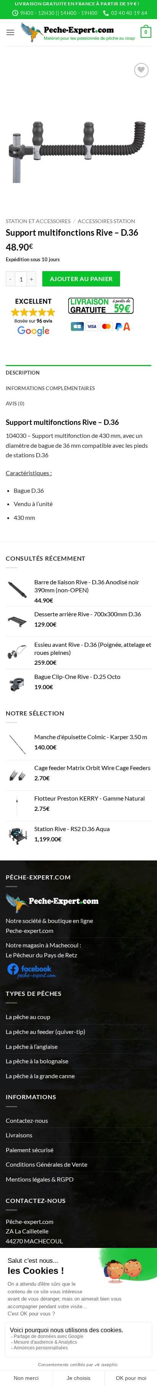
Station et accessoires (38, 221)
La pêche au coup (28, 1016)
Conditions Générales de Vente (46, 1164)
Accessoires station (106, 221)
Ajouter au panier (81, 278)
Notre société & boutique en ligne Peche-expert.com (49, 925)
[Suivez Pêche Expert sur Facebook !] (31, 969)
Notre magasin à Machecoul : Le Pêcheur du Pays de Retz (43, 949)
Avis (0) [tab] (15, 403)
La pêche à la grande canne (40, 1075)
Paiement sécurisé (29, 1149)
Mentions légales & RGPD (40, 1179)
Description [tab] (23, 373)
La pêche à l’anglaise (32, 1046)
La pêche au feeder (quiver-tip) (45, 1031)
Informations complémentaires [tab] (50, 388)
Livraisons (19, 1134)
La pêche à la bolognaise (37, 1060)
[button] (10, 32)
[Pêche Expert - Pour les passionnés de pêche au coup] (78, 32)
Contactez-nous (27, 1120)
